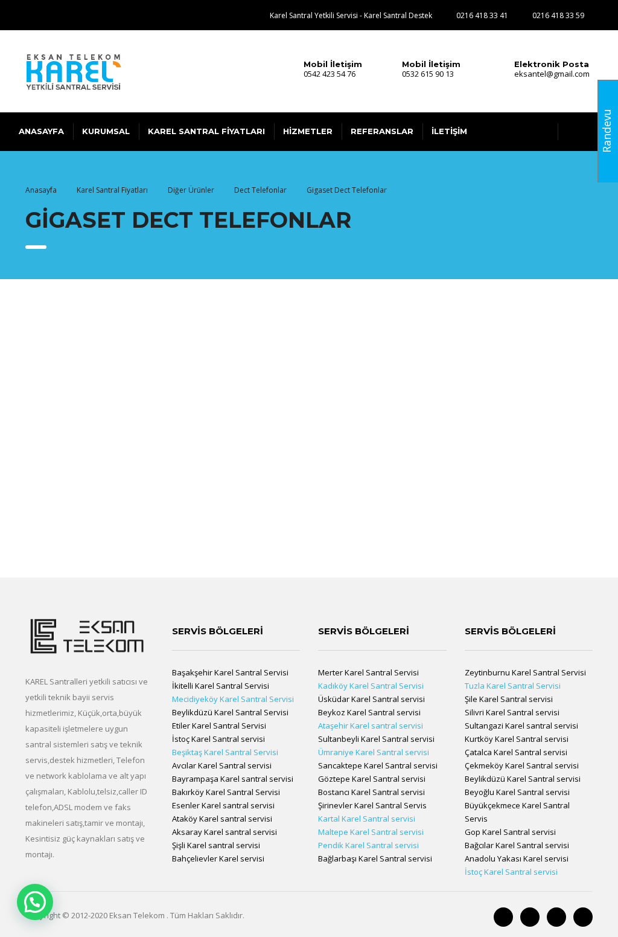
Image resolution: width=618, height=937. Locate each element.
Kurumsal (106, 131)
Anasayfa (41, 131)
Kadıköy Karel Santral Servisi (371, 685)
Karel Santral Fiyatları (206, 131)
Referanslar (382, 131)
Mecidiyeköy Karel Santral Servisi (233, 699)
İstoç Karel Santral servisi (511, 871)
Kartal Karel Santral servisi (366, 818)
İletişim (449, 131)
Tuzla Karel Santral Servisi (513, 685)
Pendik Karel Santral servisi (368, 845)
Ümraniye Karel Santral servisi (373, 752)
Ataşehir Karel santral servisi (370, 725)
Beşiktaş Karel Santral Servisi (225, 752)
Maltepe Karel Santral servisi (371, 831)
